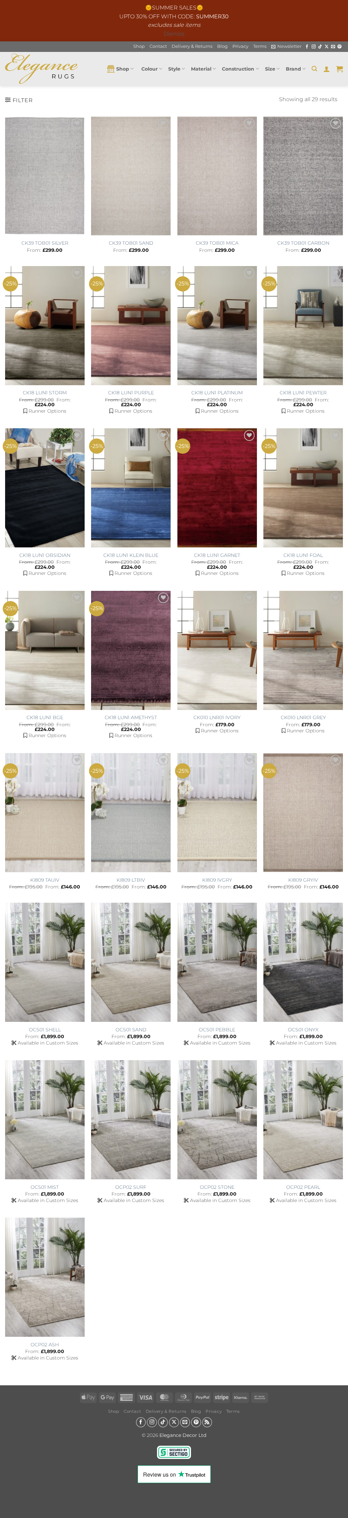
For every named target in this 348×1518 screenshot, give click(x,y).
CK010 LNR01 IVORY (217, 717)
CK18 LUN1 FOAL (303, 555)
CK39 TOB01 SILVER (44, 243)
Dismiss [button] (174, 34)
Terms (259, 46)
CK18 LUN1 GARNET (217, 555)
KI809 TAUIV (44, 880)
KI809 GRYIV (303, 880)
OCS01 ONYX (303, 1030)
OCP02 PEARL (303, 1187)
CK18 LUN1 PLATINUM (217, 393)
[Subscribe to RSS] (207, 1422)
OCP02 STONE (217, 1187)
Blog (222, 46)
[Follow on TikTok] (320, 46)
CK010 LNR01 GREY (303, 717)
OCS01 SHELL (45, 1030)
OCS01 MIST (45, 1187)
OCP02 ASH (45, 1345)
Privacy (240, 46)
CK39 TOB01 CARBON (303, 243)
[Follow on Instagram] (314, 46)
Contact (158, 46)
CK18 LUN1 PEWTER (303, 393)
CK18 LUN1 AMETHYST (131, 717)
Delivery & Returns (192, 46)
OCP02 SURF (130, 1187)
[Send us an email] (333, 46)
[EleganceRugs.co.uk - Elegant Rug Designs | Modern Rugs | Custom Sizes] (41, 68)
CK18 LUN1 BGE (45, 717)
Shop (139, 46)
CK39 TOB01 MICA (217, 243)
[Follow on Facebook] (307, 46)
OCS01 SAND (131, 1030)
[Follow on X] (327, 46)
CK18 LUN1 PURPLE (131, 393)
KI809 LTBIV (131, 880)
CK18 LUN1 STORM (45, 393)
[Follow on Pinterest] (339, 46)
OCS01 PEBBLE (217, 1030)
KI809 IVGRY (217, 880)
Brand (293, 69)
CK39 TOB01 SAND (131, 243)
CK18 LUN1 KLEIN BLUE (130, 555)
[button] (286, 46)
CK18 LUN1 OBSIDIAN (44, 555)
